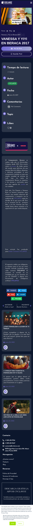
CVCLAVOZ (17, 198)
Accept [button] (12, 523)
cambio (23, 184)
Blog (10, 31)
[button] (11, 290)
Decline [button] (20, 523)
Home (3, 31)
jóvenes (13, 166)
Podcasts (6, 462)
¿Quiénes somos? (8, 459)
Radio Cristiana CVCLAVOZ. (18, 251)
